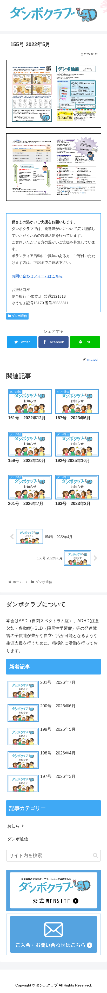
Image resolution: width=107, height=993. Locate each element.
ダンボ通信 (19, 316)
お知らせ (15, 826)
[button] (95, 855)
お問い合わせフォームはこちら (37, 276)
